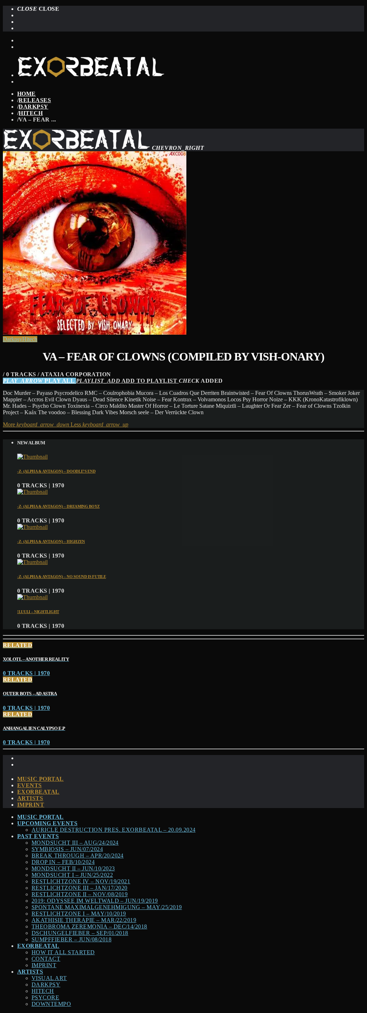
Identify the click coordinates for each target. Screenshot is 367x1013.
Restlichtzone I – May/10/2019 (79, 914)
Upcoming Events (47, 823)
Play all (39, 381)
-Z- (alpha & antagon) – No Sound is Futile (61, 576)
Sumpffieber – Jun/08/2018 (71, 939)
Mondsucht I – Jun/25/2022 (72, 875)
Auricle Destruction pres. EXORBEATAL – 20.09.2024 (114, 830)
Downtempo (51, 1004)
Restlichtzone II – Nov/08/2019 (80, 894)
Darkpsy (33, 107)
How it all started (63, 952)
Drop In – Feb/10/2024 (63, 862)
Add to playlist (127, 381)
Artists (30, 798)
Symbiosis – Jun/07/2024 (67, 849)
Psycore (45, 997)
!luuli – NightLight (38, 612)
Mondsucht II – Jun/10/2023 (73, 868)
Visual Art (49, 978)
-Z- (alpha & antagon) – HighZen (51, 541)
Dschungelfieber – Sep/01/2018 (80, 933)
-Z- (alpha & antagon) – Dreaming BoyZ (58, 506)
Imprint (30, 805)
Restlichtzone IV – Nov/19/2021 (81, 881)
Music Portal (40, 779)
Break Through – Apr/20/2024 (78, 855)
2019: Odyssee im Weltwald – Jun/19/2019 (95, 901)
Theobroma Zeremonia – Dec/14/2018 (89, 926)
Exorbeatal (38, 792)
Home (26, 94)
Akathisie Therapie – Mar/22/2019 (84, 920)
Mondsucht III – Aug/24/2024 (75, 843)
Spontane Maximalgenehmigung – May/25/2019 (107, 907)
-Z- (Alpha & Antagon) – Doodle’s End (56, 471)
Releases (35, 100)
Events (29, 785)
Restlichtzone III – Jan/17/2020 (80, 888)
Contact (46, 959)
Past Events (38, 836)
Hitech (31, 113)
